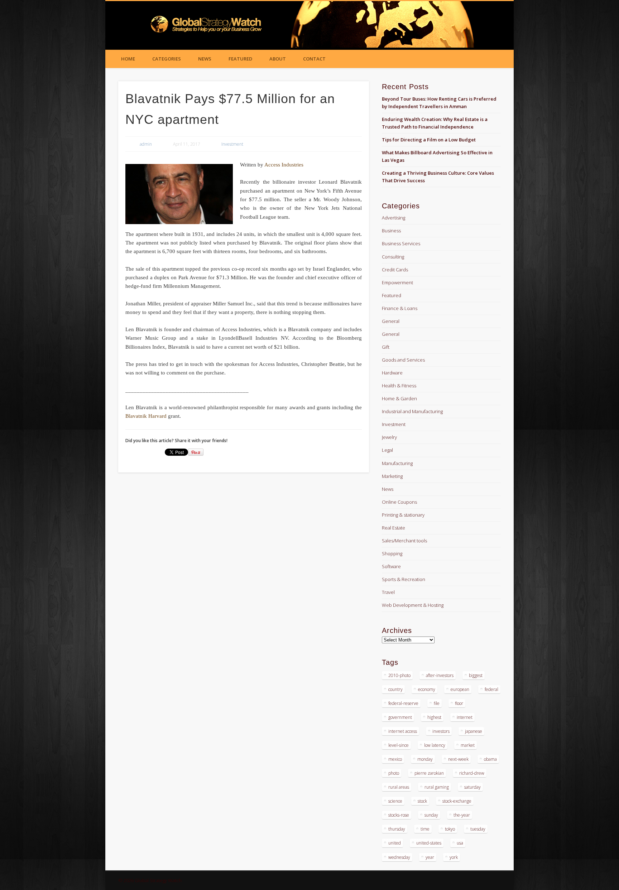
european (460, 689)
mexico (395, 759)
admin (146, 144)
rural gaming (436, 787)
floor (459, 703)
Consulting (393, 256)
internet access (402, 731)
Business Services (401, 243)
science (395, 801)
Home (128, 58)
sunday (431, 815)
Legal (387, 450)
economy (426, 689)
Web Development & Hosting (412, 605)
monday (425, 759)
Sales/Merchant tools (404, 540)
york (454, 857)
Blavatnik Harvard (146, 416)
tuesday (477, 829)
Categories (166, 58)
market (468, 745)
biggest (476, 675)
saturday (472, 787)
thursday (396, 829)
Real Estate (393, 527)
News (204, 58)
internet (464, 717)
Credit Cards (395, 269)
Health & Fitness (399, 385)
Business (391, 230)
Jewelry (389, 437)
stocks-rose (398, 815)
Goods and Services (403, 360)
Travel (388, 592)
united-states (428, 843)
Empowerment (397, 282)
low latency (434, 745)
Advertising (393, 217)
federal (491, 689)
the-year (462, 815)
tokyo (450, 829)
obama (490, 759)
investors (441, 731)
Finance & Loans (399, 308)
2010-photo (399, 675)
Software (391, 566)
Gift (385, 347)
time (425, 829)
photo (393, 773)
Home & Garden (399, 398)
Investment (232, 144)
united (394, 843)
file (437, 703)
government (400, 717)
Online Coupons (399, 502)
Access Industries (283, 165)
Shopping (392, 553)
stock (422, 801)
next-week (458, 759)
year (430, 857)
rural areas (398, 787)
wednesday (399, 857)
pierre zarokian (429, 773)
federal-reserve (403, 703)
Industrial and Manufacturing (412, 411)
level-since (398, 745)
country (395, 689)
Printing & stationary (403, 515)
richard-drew (471, 773)
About (277, 58)
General (390, 321)
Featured (240, 58)
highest (434, 717)
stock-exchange (456, 801)
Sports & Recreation (403, 579)
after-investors (440, 675)
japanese (473, 731)
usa (460, 843)
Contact (314, 58)
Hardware (392, 372)
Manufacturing (397, 463)
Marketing (392, 476)
